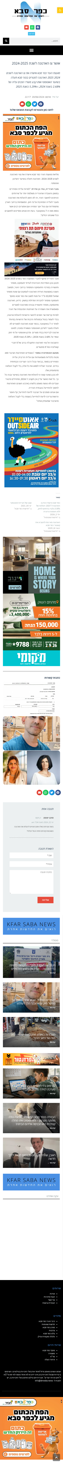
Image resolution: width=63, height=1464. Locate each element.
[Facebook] (38, 27)
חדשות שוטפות (48, 1324)
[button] (60, 10)
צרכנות (52, 1330)
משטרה (51, 1353)
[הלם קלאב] (31, 269)
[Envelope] (26, 27)
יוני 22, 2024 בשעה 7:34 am (42, 822)
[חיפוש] (6, 41)
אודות (52, 1294)
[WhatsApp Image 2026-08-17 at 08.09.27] (31, 621)
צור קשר (51, 1300)
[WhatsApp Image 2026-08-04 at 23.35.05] (31, 142)
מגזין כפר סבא (49, 1327)
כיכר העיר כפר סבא (47, 1321)
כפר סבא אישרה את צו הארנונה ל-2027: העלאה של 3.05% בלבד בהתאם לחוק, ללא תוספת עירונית (48, 507)
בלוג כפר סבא (49, 1333)
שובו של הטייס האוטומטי (21, 502)
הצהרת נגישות (48, 1303)
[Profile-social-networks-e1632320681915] (31, 657)
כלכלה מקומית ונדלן (46, 1336)
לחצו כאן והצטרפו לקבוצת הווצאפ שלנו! (31, 109)
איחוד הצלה (50, 1359)
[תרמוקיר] (37, 240)
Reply (38, 818)
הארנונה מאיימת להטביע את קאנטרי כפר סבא (47, 524)
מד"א (52, 1356)
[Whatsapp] (32, 27)
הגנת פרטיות (49, 1297)
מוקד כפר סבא (48, 1350)
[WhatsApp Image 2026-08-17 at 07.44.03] (31, 564)
